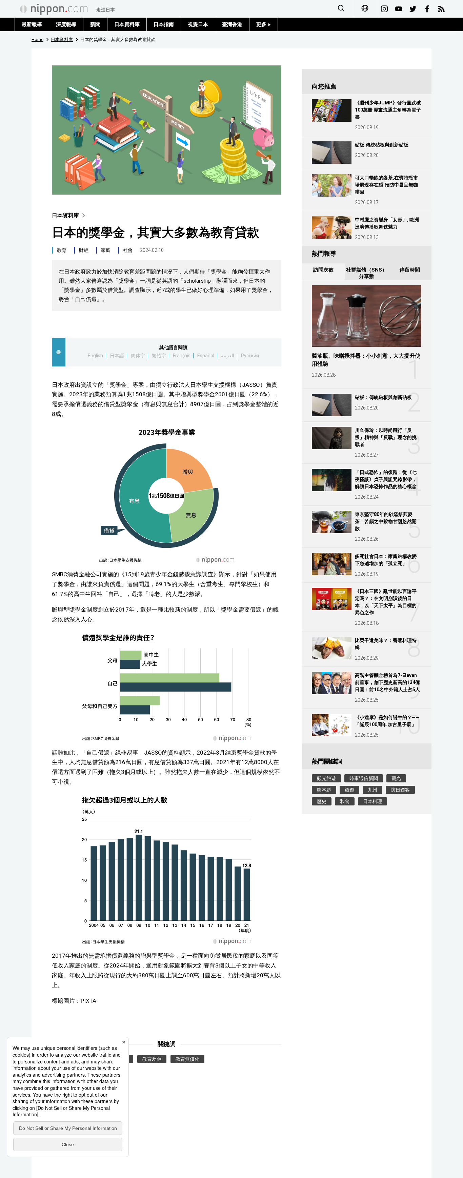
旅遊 (349, 790)
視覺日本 (198, 24)
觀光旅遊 (326, 778)
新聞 (95, 24)
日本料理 (372, 801)
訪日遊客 (400, 790)
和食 (344, 801)
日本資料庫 (127, 24)
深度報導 (66, 24)
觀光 (396, 778)
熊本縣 (324, 790)
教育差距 (151, 1059)
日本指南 (164, 24)
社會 (128, 250)
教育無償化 (187, 1059)
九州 (372, 790)
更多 (262, 24)
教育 (61, 250)
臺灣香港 (232, 24)
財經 (83, 250)
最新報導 (32, 24)
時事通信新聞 (363, 778)
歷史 (321, 801)
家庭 (105, 250)
